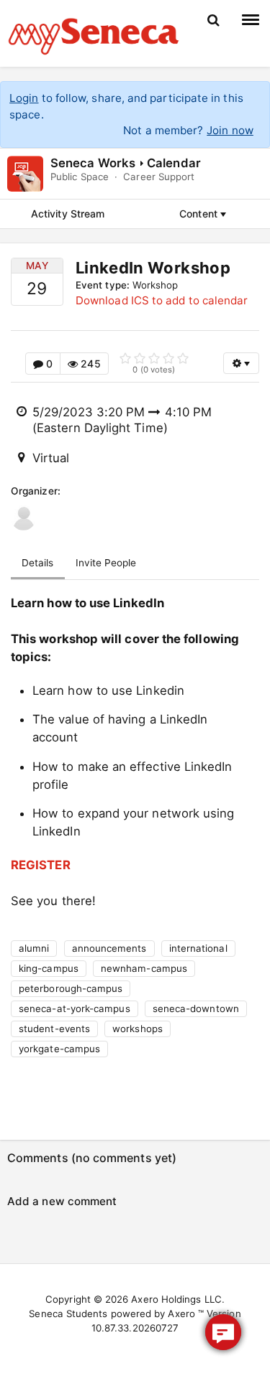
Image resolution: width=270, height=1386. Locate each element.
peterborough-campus (70, 988)
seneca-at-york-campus (74, 1008)
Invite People (106, 562)
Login (23, 98)
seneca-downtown (196, 1008)
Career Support (158, 176)
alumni (34, 948)
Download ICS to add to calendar (162, 300)
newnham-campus (144, 968)
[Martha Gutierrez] (23, 517)
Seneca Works (92, 163)
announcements (109, 948)
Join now (230, 130)
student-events (54, 1028)
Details (38, 562)
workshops (137, 1028)
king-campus (48, 968)
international (198, 948)
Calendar (174, 163)
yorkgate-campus (59, 1048)
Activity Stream (67, 213)
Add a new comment (62, 1201)
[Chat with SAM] (223, 1332)
